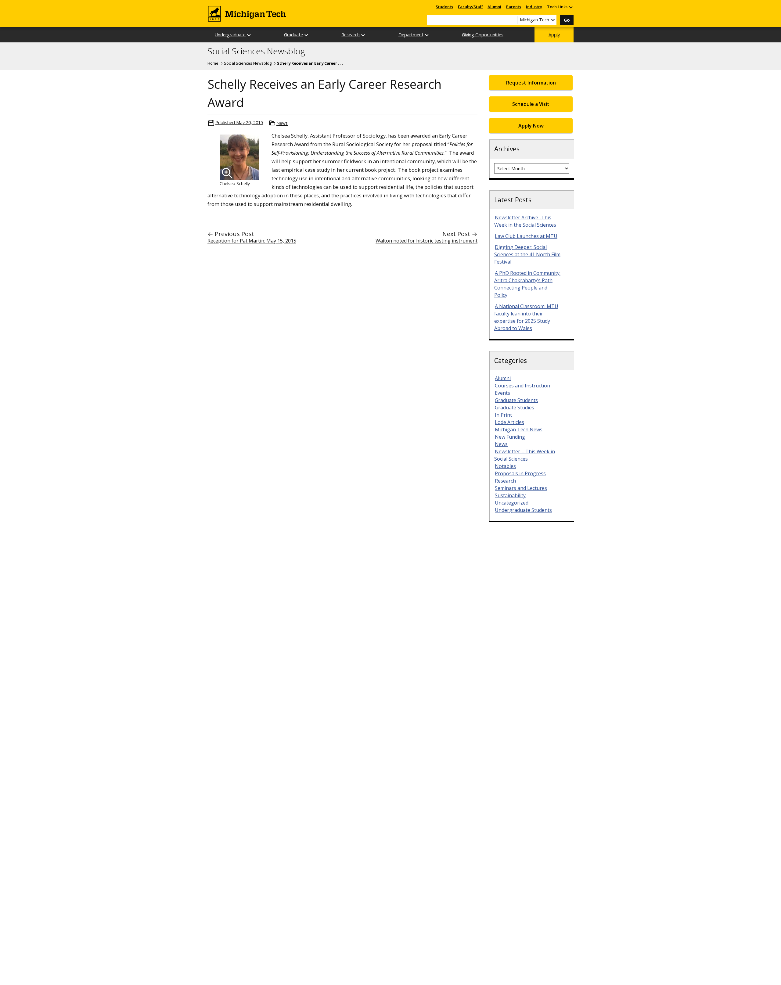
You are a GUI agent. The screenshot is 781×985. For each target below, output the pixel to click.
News (282, 123)
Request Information (531, 82)
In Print (503, 415)
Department (410, 35)
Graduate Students (516, 400)
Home (212, 63)
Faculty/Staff (470, 6)
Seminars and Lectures (521, 488)
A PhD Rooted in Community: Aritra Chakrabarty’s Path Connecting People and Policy (527, 284)
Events (502, 393)
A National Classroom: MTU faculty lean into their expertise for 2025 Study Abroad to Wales (526, 317)
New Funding (510, 436)
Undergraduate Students (523, 510)
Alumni (494, 6)
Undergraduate (230, 35)
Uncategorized (511, 502)
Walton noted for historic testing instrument (426, 240)
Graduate (293, 35)
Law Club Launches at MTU (526, 236)
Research (350, 35)
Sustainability (510, 495)
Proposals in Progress (520, 473)
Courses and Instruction (522, 385)
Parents (513, 6)
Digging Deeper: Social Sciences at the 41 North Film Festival (527, 254)
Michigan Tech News (518, 429)
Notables (505, 466)
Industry (534, 6)
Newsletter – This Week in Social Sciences (524, 455)
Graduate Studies (514, 407)
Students (444, 6)
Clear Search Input (512, 20)
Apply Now (531, 125)
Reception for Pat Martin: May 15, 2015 (251, 240)
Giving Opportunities (482, 35)
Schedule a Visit (530, 104)
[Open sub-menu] (570, 7)
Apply (554, 35)
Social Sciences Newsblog (256, 51)
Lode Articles (509, 422)
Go (567, 20)
